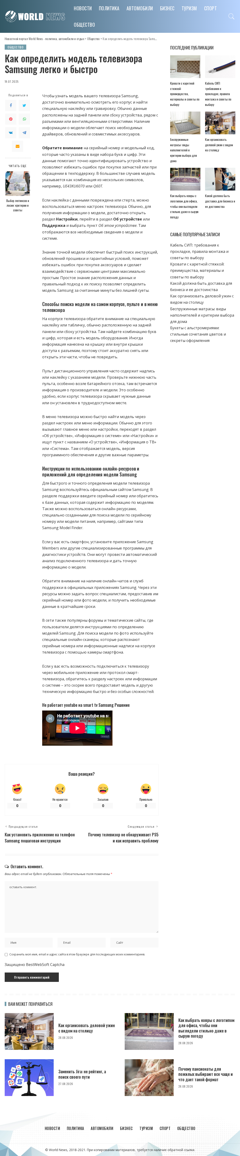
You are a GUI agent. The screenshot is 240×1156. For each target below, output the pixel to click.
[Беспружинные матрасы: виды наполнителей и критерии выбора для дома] (185, 123)
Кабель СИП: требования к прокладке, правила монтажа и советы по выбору (218, 94)
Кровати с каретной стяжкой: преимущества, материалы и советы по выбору (184, 94)
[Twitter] (24, 105)
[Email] (17, 146)
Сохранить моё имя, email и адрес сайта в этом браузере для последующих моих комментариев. (77, 954)
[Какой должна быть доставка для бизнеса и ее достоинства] (220, 179)
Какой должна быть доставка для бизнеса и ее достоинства (220, 201)
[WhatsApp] (24, 119)
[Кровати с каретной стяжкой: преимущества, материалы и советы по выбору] (185, 66)
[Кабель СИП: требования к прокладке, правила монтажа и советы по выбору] (220, 66)
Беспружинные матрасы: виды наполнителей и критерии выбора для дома (183, 150)
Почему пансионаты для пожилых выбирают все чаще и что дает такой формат (205, 1074)
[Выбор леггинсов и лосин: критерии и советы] (17, 183)
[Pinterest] (10, 119)
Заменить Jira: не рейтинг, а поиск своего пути (82, 1074)
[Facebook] (10, 105)
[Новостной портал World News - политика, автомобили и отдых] (36, 16)
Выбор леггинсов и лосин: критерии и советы (17, 205)
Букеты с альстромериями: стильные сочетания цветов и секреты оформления (198, 334)
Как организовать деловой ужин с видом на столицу (219, 144)
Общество (15, 47)
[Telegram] (24, 132)
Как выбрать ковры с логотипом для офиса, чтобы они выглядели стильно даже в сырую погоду (184, 206)
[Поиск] (231, 16)
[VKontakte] (10, 132)
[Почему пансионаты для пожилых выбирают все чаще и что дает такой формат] (149, 1077)
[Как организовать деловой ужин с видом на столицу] (220, 123)
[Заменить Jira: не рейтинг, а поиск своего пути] (29, 1077)
